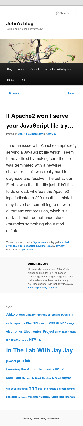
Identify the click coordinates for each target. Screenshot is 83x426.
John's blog (20, 23)
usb (67, 397)
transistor (34, 397)
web (72, 397)
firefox (15, 340)
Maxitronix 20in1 (31, 378)
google (24, 340)
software (22, 396)
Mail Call (13, 377)
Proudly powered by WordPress (41, 418)
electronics (14, 331)
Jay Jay (51, 134)
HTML (33, 339)
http (20, 246)
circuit (43, 323)
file (15, 246)
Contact (34, 69)
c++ (70, 314)
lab (27, 360)
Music (10, 79)
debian (61, 323)
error (9, 246)
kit (22, 361)
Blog (9, 69)
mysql (67, 377)
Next (72, 93)
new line (41, 246)
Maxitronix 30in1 (51, 378)
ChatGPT (32, 323)
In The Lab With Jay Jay (58, 69)
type (49, 246)
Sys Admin (39, 242)
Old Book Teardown (17, 388)
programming (67, 388)
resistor (11, 397)
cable (9, 323)
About (21, 69)
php (32, 387)
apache (42, 314)
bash (64, 314)
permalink (27, 249)
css (52, 322)
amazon (31, 314)
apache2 (64, 242)
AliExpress (15, 314)
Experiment (69, 332)
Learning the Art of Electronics (30, 369)
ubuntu (45, 397)
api (49, 314)
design (71, 323)
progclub (52, 388)
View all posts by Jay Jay (44, 287)
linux (59, 369)
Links (22, 79)
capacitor (19, 323)
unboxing (58, 396)
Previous (13, 93)
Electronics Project (39, 331)
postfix (42, 388)
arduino (56, 314)
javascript (29, 246)
